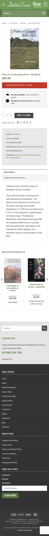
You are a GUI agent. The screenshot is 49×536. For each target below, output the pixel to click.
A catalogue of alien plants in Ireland (12, 288)
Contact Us (6, 458)
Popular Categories (9, 387)
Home (4, 23)
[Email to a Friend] (27, 122)
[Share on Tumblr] (31, 122)
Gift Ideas (5, 427)
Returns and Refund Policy (11, 449)
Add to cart (24, 115)
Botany (23, 23)
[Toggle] (45, 387)
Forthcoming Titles (9, 396)
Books (4, 383)
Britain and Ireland (21, 155)
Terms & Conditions (9, 454)
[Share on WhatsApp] (18, 122)
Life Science (13, 23)
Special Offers (7, 401)
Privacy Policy (7, 445)
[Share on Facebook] (21, 122)
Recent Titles (7, 392)
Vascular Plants (34, 23)
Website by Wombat (24, 530)
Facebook (6, 475)
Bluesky (5, 479)
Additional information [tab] (15, 178)
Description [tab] (9, 172)
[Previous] (2, 285)
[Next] (46, 285)
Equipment (6, 418)
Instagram (6, 483)
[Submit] (44, 13)
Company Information (10, 440)
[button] (3, 4)
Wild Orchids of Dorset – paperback (36, 285)
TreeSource (6, 409)
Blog (3, 423)
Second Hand (7, 405)
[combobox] (24, 13)
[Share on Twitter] (24, 122)
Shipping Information (9, 463)
